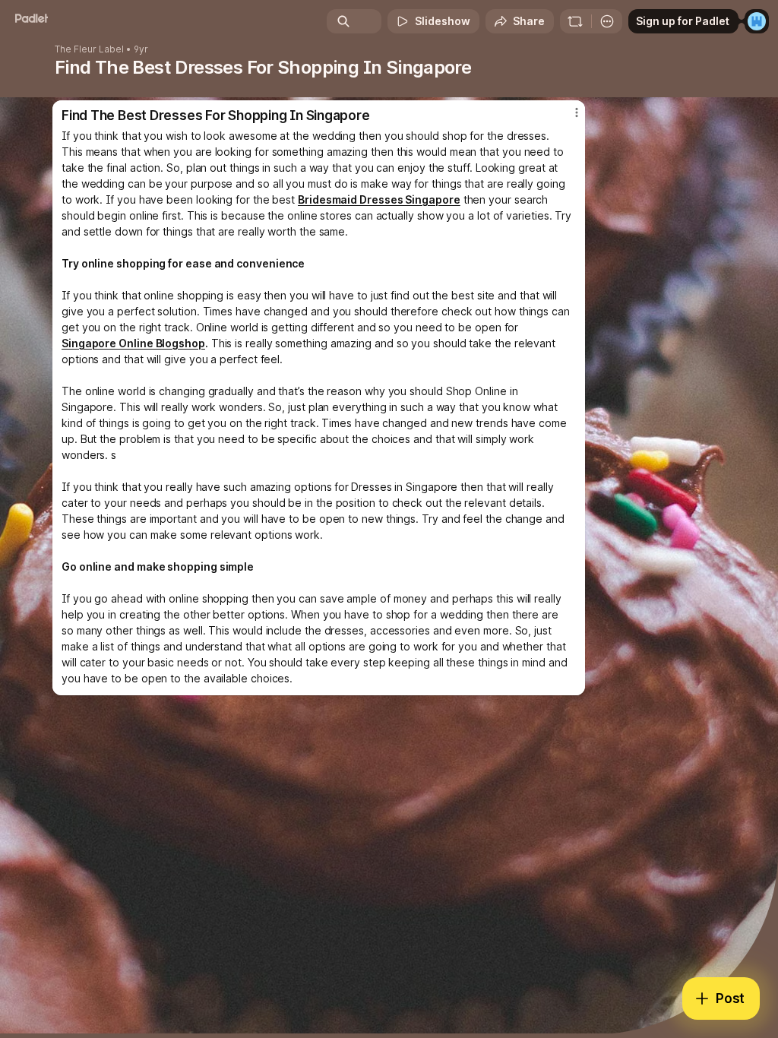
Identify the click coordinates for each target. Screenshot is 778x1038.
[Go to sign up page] (757, 21)
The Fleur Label (89, 49)
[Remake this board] (575, 21)
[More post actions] (567, 118)
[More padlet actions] (607, 21)
